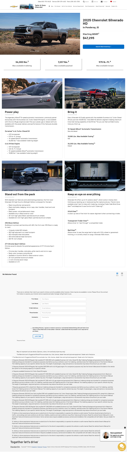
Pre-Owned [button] (57, 6)
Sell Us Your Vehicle (67, 6)
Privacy (45, 447)
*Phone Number (33, 312)
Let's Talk (38, 336)
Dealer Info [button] (114, 6)
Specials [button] (108, 6)
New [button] (52, 6)
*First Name (34, 299)
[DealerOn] (15, 447)
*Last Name (35, 303)
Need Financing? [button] (100, 6)
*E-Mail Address (33, 308)
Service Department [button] (78, 6)
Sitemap (40, 447)
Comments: (35, 317)
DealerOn (34, 447)
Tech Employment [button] (89, 6)
